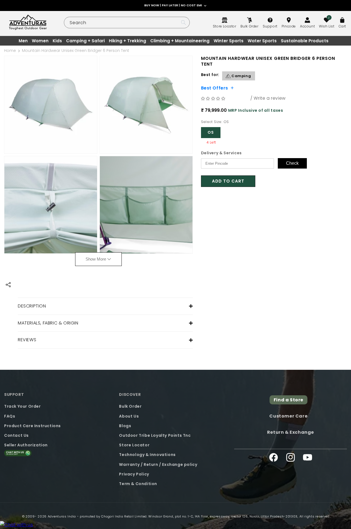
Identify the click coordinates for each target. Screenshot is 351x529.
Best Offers (214, 87)
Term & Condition (138, 483)
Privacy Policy (134, 474)
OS (211, 132)
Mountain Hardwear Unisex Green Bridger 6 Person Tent (75, 50)
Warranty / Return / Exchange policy (158, 464)
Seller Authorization (26, 445)
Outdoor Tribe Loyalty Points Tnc (155, 435)
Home (10, 50)
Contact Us (16, 435)
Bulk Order (130, 406)
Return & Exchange (290, 432)
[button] (214, 98)
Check (292, 163)
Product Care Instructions (32, 425)
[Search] (183, 22)
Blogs (125, 425)
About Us (129, 416)
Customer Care (288, 416)
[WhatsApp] (16, 525)
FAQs (9, 416)
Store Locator (134, 445)
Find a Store (288, 400)
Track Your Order (22, 406)
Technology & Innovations (147, 454)
